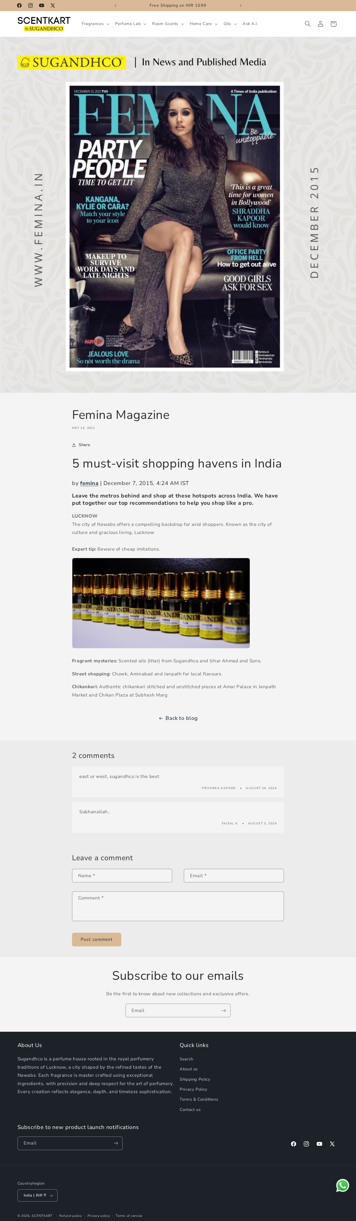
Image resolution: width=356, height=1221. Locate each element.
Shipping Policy (195, 1079)
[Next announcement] (240, 5)
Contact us (190, 1109)
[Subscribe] (223, 1010)
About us (189, 1069)
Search (186, 1059)
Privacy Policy (193, 1089)
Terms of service (129, 1215)
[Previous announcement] (115, 5)
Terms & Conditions (199, 1099)
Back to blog (181, 718)
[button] (95, 24)
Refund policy (70, 1215)
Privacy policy (99, 1215)
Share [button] (84, 444)
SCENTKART (42, 1215)
